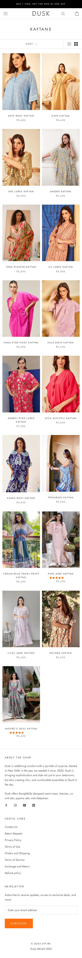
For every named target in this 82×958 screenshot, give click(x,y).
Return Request (13, 833)
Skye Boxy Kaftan (21, 115)
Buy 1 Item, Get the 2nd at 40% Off (41, 3)
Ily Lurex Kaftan (61, 266)
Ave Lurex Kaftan (21, 191)
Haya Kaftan (61, 115)
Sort (30, 44)
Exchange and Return (17, 866)
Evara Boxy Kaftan (21, 498)
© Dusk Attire (41, 943)
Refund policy (13, 873)
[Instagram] (15, 805)
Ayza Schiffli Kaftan (61, 418)
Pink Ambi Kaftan (61, 573)
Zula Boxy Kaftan (61, 342)
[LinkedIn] (33, 805)
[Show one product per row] (69, 44)
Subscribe (19, 923)
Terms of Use (12, 847)
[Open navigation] (6, 13)
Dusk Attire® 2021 (41, 949)
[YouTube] (24, 805)
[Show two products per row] (76, 44)
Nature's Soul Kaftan (21, 728)
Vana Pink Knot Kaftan (21, 342)
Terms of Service (14, 860)
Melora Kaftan (61, 653)
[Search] (63, 13)
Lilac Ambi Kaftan (21, 653)
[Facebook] (6, 805)
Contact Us (11, 827)
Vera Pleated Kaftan (21, 266)
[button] (57, 577)
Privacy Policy (13, 840)
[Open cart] (76, 14)
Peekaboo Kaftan (61, 497)
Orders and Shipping (17, 853)
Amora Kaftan (60, 191)
